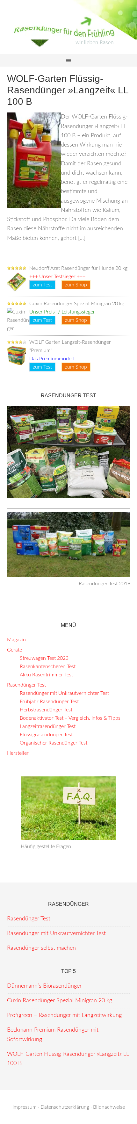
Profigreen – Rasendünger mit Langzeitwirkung (64, 1015)
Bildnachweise (109, 1107)
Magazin (16, 639)
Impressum (24, 1107)
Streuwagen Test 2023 (44, 658)
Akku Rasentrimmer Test (46, 674)
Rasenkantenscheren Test (48, 666)
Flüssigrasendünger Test (46, 734)
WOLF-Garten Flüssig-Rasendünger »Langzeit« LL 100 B (67, 90)
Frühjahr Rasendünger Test (49, 701)
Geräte (14, 649)
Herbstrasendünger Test (46, 709)
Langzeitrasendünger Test (48, 726)
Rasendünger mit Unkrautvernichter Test (64, 693)
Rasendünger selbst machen (41, 948)
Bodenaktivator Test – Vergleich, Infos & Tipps (70, 718)
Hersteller (18, 753)
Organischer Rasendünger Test (53, 743)
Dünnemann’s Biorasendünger (44, 986)
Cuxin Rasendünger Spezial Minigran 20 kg (59, 1001)
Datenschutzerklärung (64, 1107)
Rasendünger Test (26, 685)
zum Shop (76, 284)
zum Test (42, 284)
